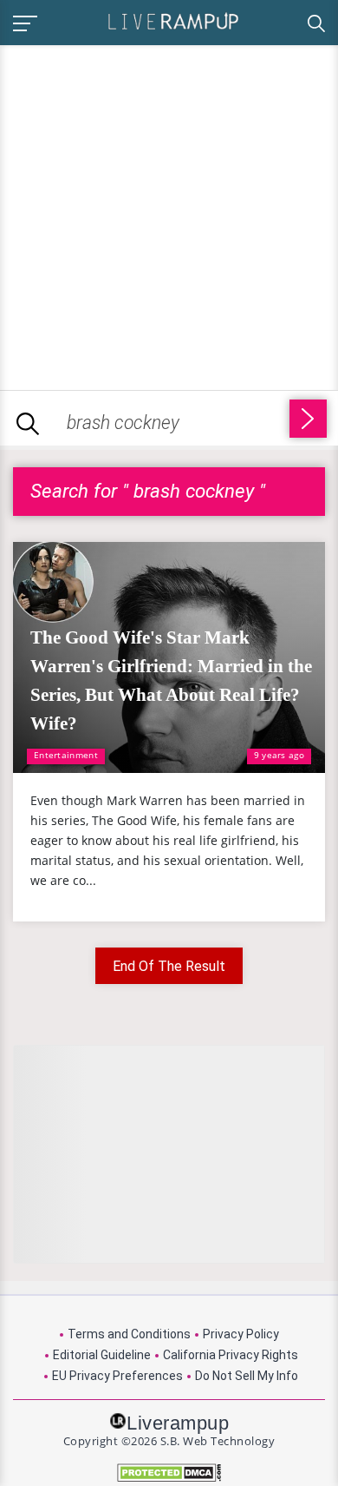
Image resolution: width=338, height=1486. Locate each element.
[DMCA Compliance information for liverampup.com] (169, 1472)
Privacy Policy (241, 1334)
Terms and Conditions (129, 1334)
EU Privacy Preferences (117, 1376)
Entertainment (66, 755)
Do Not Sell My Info (246, 1376)
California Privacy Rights (230, 1355)
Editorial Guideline (102, 1355)
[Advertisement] (169, 214)
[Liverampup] (173, 20)
